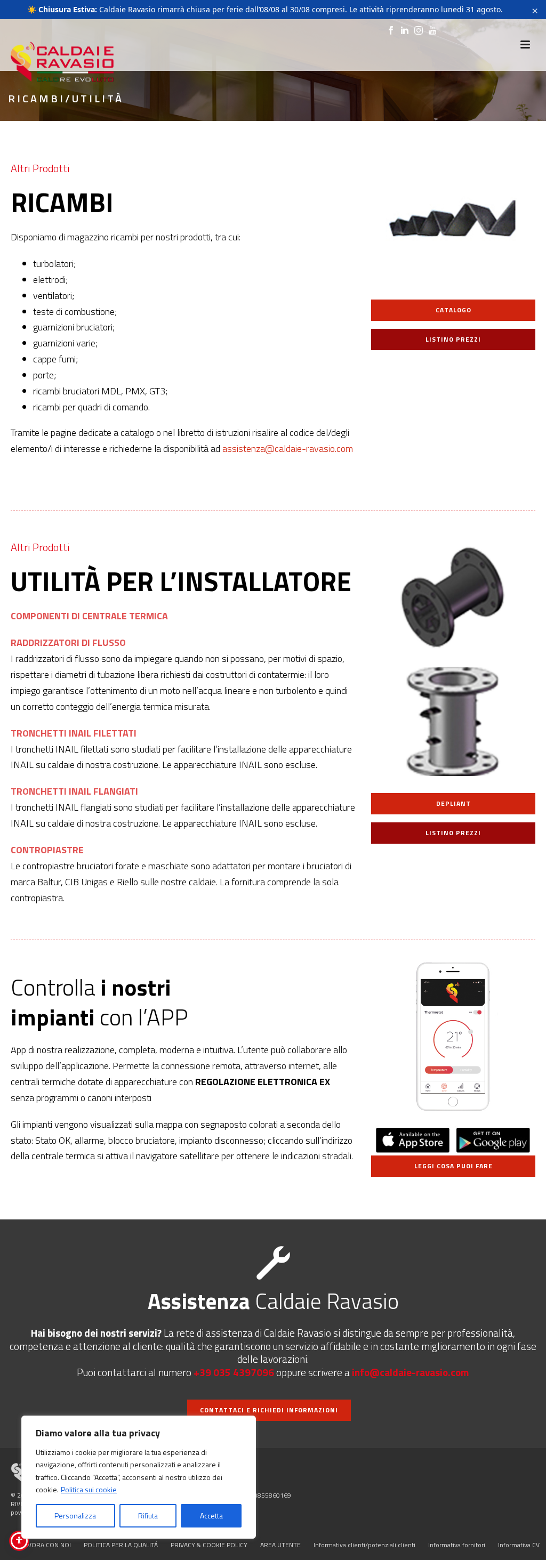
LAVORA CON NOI (46, 1545)
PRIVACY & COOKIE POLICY (209, 1545)
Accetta (211, 1515)
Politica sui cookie (89, 1489)
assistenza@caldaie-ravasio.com (287, 448)
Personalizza (75, 1515)
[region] (138, 1477)
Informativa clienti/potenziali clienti (364, 1545)
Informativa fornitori (456, 1545)
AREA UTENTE (280, 1545)
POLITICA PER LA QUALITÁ (121, 1545)
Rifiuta (148, 1515)
